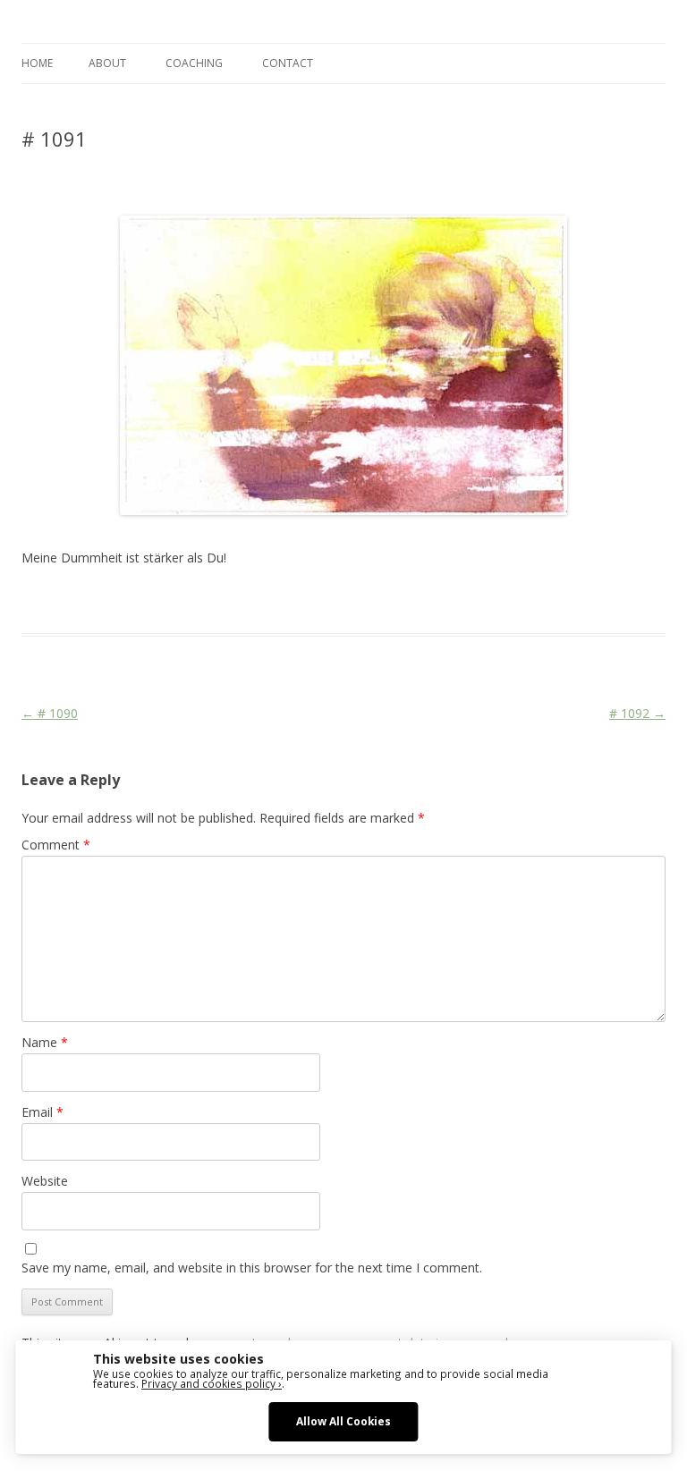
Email (42, 1111)
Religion (417, 601)
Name (44, 1042)
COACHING (194, 63)
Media (374, 601)
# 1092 (637, 713)
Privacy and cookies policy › (211, 1383)
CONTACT (287, 63)
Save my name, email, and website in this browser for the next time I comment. (251, 1267)
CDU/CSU (296, 601)
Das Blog (180, 601)
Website (44, 1180)
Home (37, 63)
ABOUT (107, 63)
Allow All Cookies (343, 1421)
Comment (55, 844)
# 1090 (49, 713)
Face (339, 601)
